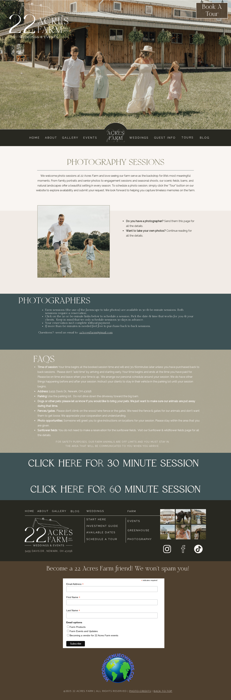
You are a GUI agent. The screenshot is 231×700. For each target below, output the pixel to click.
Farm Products (78, 627)
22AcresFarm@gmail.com (96, 332)
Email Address (75, 584)
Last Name (73, 610)
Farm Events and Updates (84, 631)
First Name (73, 597)
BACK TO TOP (163, 691)
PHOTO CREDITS (140, 691)
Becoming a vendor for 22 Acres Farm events (94, 635)
